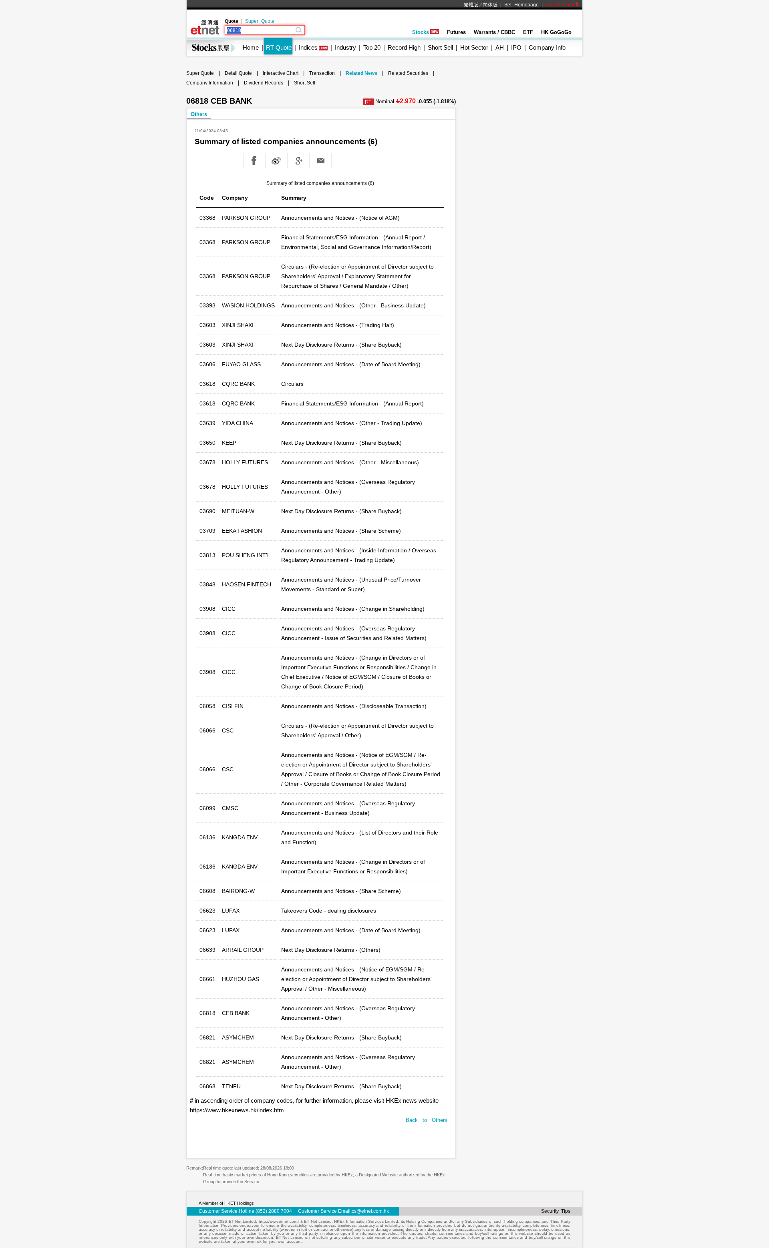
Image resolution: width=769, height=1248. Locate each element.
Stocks (420, 32)
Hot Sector (474, 47)
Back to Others (426, 1120)
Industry (345, 47)
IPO (516, 47)
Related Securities (408, 73)
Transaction (322, 73)
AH (499, 47)
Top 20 (371, 47)
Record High (404, 47)
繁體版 (471, 5)
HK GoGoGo (556, 32)
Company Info (547, 47)
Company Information (209, 83)
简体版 (490, 5)
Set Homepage (521, 5)
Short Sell (440, 47)
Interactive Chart (280, 73)
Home (251, 47)
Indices (308, 47)
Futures (456, 32)
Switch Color (560, 5)
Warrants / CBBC (494, 32)
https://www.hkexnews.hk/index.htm (237, 1110)
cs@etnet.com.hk (370, 1211)
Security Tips (555, 1211)
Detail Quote (238, 73)
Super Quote (259, 21)
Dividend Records (263, 83)
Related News (361, 73)
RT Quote (279, 47)
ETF (528, 32)
